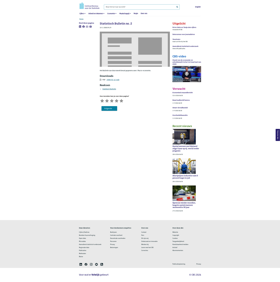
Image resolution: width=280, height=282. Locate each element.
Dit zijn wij (145, 238)
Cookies (175, 238)
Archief (174, 247)
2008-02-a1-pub (113, 80)
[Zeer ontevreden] (102, 100)
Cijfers (81, 14)
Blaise (81, 256)
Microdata (82, 241)
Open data (82, 238)
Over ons (144, 13)
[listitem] (80, 26)
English (198, 7)
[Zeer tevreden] (121, 100)
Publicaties (82, 250)
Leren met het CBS (147, 247)
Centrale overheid (116, 235)
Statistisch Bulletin (109, 89)
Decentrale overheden (117, 238)
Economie (111, 14)
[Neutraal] (111, 100)
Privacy (112, 244)
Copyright (175, 235)
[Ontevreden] (107, 100)
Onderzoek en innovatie (149, 241)
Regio (136, 13)
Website (175, 232)
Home (81, 19)
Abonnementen (177, 250)
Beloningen (114, 247)
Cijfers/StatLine (84, 232)
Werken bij (145, 244)
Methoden (82, 253)
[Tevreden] (116, 100)
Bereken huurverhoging (87, 235)
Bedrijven (113, 232)
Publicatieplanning (178, 264)
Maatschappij (124, 14)
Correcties (144, 250)
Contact (143, 232)
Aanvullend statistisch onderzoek (90, 244)
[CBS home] (89, 5)
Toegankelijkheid (178, 241)
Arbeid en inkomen (95, 14)
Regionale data (84, 247)
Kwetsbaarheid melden (180, 244)
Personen (113, 241)
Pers (142, 235)
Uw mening (278, 134)
